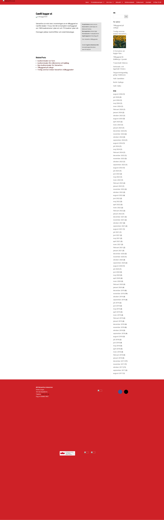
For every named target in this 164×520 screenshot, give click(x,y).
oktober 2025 (118, 115)
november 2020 (118, 257)
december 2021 (118, 217)
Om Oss (109, 2)
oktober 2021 (118, 223)
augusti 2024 (117, 143)
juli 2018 (116, 340)
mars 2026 (117, 106)
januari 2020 (117, 287)
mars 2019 (117, 315)
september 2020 (119, 263)
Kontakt (148, 2)
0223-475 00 (45, 394)
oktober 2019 (118, 297)
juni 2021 (116, 235)
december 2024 (118, 131)
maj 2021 (116, 238)
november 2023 (118, 158)
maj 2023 (116, 177)
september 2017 (119, 370)
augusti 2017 (117, 373)
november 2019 (118, 293)
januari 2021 (117, 251)
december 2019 (118, 290)
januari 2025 (117, 128)
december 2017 (118, 361)
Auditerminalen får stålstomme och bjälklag (53, 63)
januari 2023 (117, 186)
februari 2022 (118, 211)
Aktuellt (118, 2)
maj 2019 (116, 309)
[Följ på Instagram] (126, 392)
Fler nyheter (116, 22)
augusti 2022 (117, 195)
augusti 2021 (117, 229)
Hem (87, 2)
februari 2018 (118, 355)
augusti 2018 (117, 336)
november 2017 (118, 364)
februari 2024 (118, 152)
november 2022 (118, 189)
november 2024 (118, 134)
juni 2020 (116, 272)
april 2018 (116, 349)
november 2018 (118, 327)
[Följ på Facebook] (120, 392)
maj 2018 (116, 346)
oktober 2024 (118, 137)
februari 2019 (118, 318)
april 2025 (116, 122)
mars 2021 (117, 244)
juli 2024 (116, 146)
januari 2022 (117, 214)
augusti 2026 (117, 94)
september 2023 (119, 165)
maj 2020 (116, 275)
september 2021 (119, 226)
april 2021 (116, 241)
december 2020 (118, 254)
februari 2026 (118, 109)
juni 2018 (116, 343)
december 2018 (118, 324)
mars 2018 (117, 352)
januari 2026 (117, 112)
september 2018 (119, 333)
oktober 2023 (118, 162)
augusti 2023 (117, 168)
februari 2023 (118, 183)
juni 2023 (116, 174)
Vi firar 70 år (157, 2)
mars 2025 (117, 125)
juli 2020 (116, 269)
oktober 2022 (118, 192)
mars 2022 (117, 208)
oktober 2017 (118, 367)
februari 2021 (118, 247)
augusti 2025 (117, 119)
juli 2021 (116, 232)
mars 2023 (117, 180)
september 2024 (119, 140)
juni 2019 (116, 306)
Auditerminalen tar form (46, 61)
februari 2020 (118, 284)
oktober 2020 (118, 260)
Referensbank (129, 2)
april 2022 (116, 204)
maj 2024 (116, 149)
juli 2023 (116, 171)
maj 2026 (116, 103)
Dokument (140, 2)
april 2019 (116, 312)
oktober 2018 (118, 330)
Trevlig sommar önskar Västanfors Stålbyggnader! (55, 70)
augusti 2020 (117, 266)
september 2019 (119, 300)
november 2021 (118, 220)
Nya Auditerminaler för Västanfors (49, 65)
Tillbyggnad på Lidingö (45, 67)
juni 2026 (116, 100)
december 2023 (118, 155)
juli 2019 (116, 303)
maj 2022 (116, 201)
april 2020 (116, 278)
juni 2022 (116, 198)
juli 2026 (116, 97)
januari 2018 (117, 358)
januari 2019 (117, 321)
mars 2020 (117, 281)
